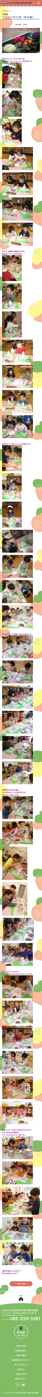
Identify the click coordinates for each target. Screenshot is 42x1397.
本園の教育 (21, 1346)
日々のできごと (21, 1364)
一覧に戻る (21, 1284)
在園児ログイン (21, 1378)
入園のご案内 (21, 1355)
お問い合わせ (21, 1374)
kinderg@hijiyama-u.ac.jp (12, 1315)
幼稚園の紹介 (21, 1350)
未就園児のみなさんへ (21, 1360)
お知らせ (21, 1369)
